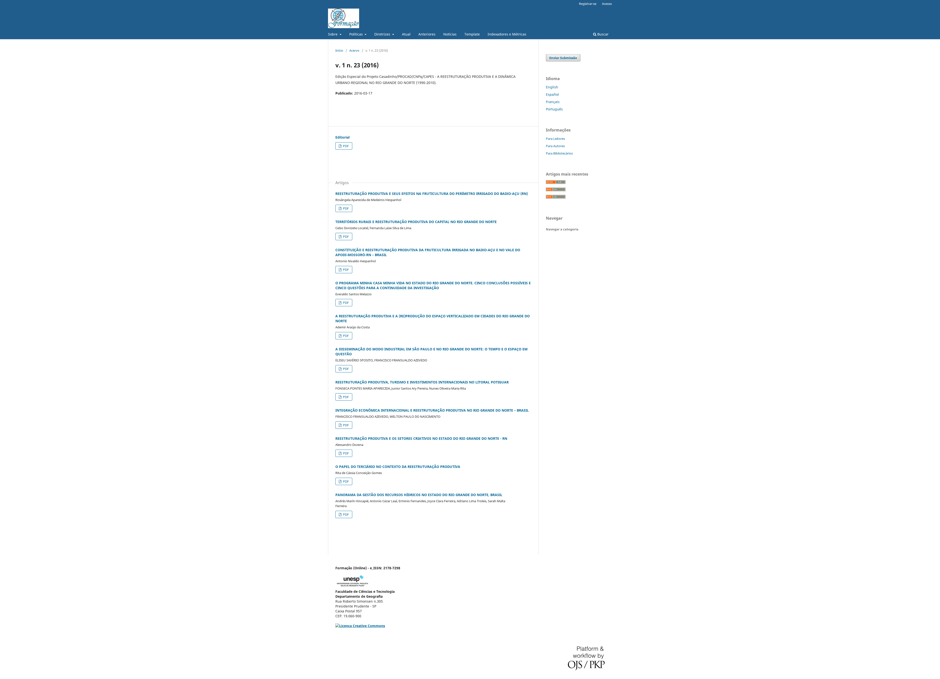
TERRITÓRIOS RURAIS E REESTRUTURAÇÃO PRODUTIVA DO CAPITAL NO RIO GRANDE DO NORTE (416, 221)
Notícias (450, 34)
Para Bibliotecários (559, 153)
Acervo (354, 50)
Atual (406, 34)
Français (553, 101)
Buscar (602, 34)
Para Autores (555, 146)
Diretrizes (382, 34)
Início (339, 50)
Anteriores (426, 34)
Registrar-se (587, 3)
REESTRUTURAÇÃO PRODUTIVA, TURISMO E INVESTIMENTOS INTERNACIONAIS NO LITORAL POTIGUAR (422, 382)
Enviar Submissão (563, 58)
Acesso (607, 3)
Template (472, 34)
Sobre (333, 34)
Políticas (356, 34)
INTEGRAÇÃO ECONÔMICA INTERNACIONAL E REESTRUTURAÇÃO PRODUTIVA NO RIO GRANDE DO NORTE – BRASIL (432, 410)
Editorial (342, 137)
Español (552, 94)
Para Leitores (555, 138)
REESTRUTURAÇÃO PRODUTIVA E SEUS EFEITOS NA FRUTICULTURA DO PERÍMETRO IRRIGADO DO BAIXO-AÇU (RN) (431, 193)
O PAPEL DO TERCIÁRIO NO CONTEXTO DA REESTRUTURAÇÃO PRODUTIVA (397, 466)
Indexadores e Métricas (507, 34)
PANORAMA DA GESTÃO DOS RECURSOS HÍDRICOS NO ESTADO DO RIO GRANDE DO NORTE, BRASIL (418, 494)
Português (554, 109)
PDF (345, 146)
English (552, 87)
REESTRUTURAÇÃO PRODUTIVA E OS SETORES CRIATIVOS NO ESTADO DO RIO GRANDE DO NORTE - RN (421, 438)
